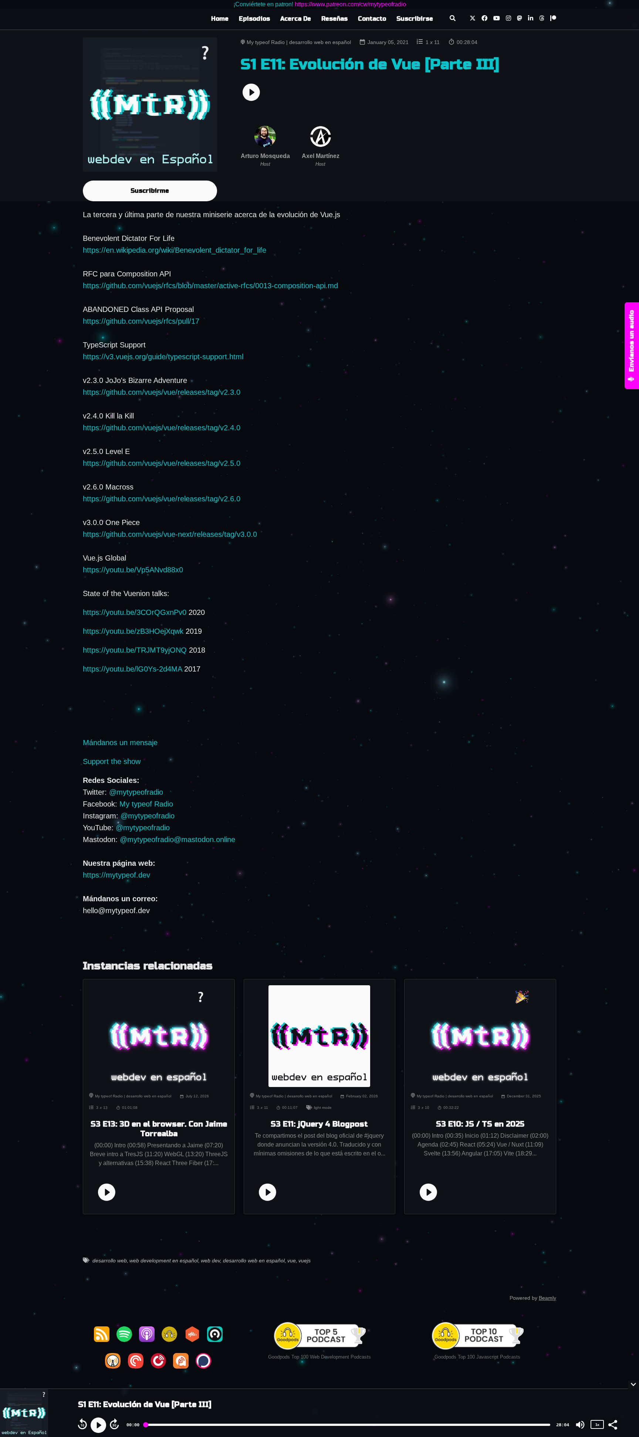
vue (291, 1260)
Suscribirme (150, 190)
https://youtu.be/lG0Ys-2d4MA (132, 669)
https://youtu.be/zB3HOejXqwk (133, 631)
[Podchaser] (203, 1366)
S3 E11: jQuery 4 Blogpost (319, 1124)
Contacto (372, 18)
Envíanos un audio (632, 342)
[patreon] (551, 19)
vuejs (304, 1260)
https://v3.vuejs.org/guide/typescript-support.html (163, 357)
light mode (323, 1107)
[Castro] (215, 1339)
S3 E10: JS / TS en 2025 (480, 1124)
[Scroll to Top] (621, 1354)
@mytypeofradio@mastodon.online (177, 839)
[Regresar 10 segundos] (82, 1424)
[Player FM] (158, 1366)
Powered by (533, 1298)
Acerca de (295, 18)
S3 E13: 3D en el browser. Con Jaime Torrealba (159, 1129)
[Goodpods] (169, 1339)
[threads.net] (541, 19)
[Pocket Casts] (135, 1366)
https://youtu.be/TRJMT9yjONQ (135, 650)
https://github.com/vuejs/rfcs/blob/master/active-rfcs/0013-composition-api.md (210, 286)
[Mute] (580, 1424)
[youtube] (496, 19)
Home (220, 18)
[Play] (98, 1425)
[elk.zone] (519, 19)
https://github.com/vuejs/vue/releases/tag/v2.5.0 (161, 463)
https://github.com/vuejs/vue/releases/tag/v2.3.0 (161, 392)
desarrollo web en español (254, 1260)
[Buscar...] (452, 19)
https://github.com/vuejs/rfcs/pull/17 (141, 321)
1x (597, 1424)
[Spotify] (124, 1339)
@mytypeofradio (136, 792)
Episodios (254, 18)
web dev (210, 1260)
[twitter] (473, 19)
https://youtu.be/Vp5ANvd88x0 (133, 570)
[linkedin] (530, 19)
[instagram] (508, 19)
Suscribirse (414, 18)
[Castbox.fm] (192, 1339)
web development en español (163, 1260)
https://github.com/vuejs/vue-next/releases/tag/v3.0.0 (170, 534)
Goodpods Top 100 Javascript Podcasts (477, 1357)
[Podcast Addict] (181, 1366)
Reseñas (334, 18)
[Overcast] (113, 1366)
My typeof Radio (146, 804)
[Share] (612, 1424)
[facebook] (484, 19)
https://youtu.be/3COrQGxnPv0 (134, 612)
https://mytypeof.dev (116, 875)
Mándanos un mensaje (120, 742)
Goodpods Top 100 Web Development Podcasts (319, 1357)
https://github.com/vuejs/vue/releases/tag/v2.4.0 (161, 428)
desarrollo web (109, 1260)
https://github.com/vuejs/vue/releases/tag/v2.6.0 (161, 499)
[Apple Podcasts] (147, 1339)
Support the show (112, 761)
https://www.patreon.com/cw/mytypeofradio (350, 4)
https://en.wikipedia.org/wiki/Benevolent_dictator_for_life (174, 250)
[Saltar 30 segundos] (114, 1424)
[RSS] (101, 1339)
